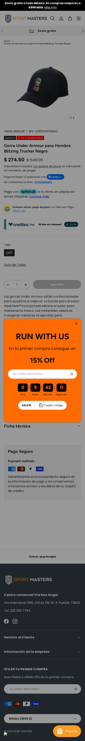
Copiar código (53, 405)
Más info (50, 7)
